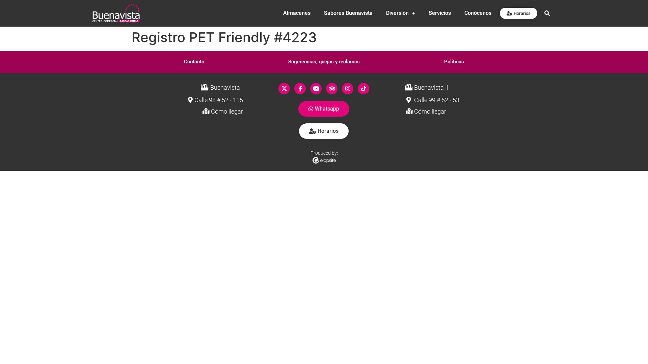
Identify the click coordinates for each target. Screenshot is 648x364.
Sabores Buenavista (348, 13)
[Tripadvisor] (332, 88)
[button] (194, 61)
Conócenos (477, 13)
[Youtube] (316, 88)
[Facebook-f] (300, 88)
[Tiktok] (363, 88)
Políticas (454, 62)
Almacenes (296, 13)
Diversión (397, 13)
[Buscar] (547, 13)
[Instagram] (347, 88)
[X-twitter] (284, 88)
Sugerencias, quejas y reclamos (324, 62)
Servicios (440, 13)
